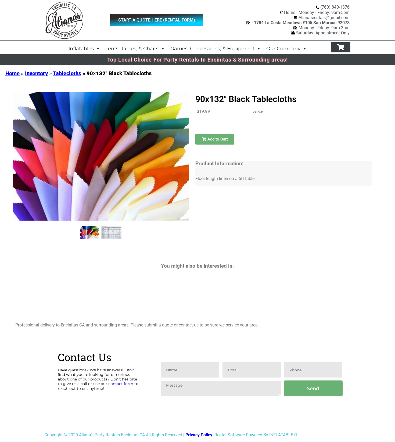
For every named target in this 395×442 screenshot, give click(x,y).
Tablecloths (67, 73)
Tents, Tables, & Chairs (132, 48)
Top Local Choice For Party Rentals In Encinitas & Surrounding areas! (197, 59)
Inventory (36, 73)
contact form (120, 383)
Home (12, 73)
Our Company (283, 48)
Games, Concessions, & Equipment (212, 48)
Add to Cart (217, 139)
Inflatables (81, 48)
